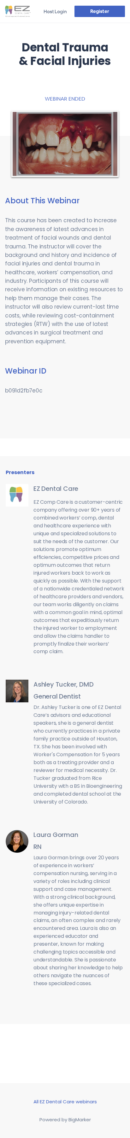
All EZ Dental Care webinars (65, 1101)
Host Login (55, 12)
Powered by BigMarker (65, 1119)
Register (99, 11)
